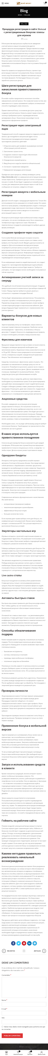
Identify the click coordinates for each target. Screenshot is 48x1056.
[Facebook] (13, 943)
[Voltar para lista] (24, 951)
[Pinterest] (24, 943)
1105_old (27, 15)
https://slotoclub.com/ (9, 177)
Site (3, 1018)
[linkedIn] (29, 943)
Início (20, 15)
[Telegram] (34, 943)
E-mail (4, 1009)
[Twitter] (18, 943)
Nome (4, 1000)
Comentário (6, 975)
